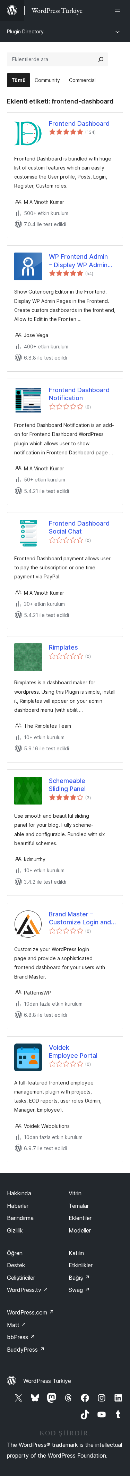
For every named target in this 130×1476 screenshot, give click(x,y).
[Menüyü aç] (119, 10)
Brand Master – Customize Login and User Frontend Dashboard (80, 918)
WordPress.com (30, 1312)
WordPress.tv (27, 1289)
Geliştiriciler (21, 1277)
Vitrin (75, 1193)
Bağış (79, 1277)
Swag (79, 1289)
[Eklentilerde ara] (101, 59)
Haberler (17, 1205)
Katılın (76, 1253)
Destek (16, 1265)
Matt (16, 1324)
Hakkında (19, 1193)
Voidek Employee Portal (73, 1051)
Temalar (79, 1205)
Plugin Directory (25, 31)
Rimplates (63, 647)
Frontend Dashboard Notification (79, 394)
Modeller (80, 1230)
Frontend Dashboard (79, 123)
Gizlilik (15, 1230)
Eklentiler (80, 1217)
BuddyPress (26, 1349)
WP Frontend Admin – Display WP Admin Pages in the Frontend (81, 261)
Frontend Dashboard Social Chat (79, 527)
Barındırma (20, 1217)
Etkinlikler (81, 1265)
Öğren (15, 1253)
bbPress (21, 1337)
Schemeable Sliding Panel (67, 784)
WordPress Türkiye (47, 1380)
